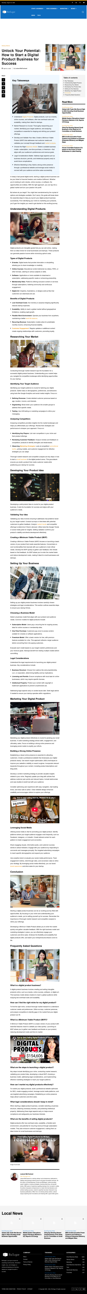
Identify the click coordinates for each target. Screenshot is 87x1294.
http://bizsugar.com (25, 1176)
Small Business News (67, 107)
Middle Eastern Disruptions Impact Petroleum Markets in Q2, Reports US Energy (73, 120)
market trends (41, 524)
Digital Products (27, 117)
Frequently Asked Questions (72, 95)
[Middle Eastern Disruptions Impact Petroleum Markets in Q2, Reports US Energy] (33, 1223)
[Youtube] (83, 2)
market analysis (50, 143)
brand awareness (16, 866)
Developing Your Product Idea (73, 87)
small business (22, 459)
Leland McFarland (21, 68)
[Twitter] (80, 2)
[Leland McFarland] (14, 1184)
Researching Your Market (72, 85)
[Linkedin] (76, 2)
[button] (82, 11)
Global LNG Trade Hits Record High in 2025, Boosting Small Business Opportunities (73, 111)
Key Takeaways (69, 81)
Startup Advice (6, 45)
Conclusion (68, 93)
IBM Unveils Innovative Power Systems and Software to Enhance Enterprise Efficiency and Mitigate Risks (73, 139)
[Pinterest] (3, 87)
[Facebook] (72, 2)
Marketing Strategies (27, 446)
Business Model (31, 146)
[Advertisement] (43, 31)
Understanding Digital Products (73, 83)
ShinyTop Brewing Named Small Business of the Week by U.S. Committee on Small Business (72, 129)
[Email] (3, 95)
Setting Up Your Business (72, 89)
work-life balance (31, 318)
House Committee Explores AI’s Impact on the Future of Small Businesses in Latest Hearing (72, 149)
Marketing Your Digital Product (73, 91)
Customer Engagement (20, 328)
